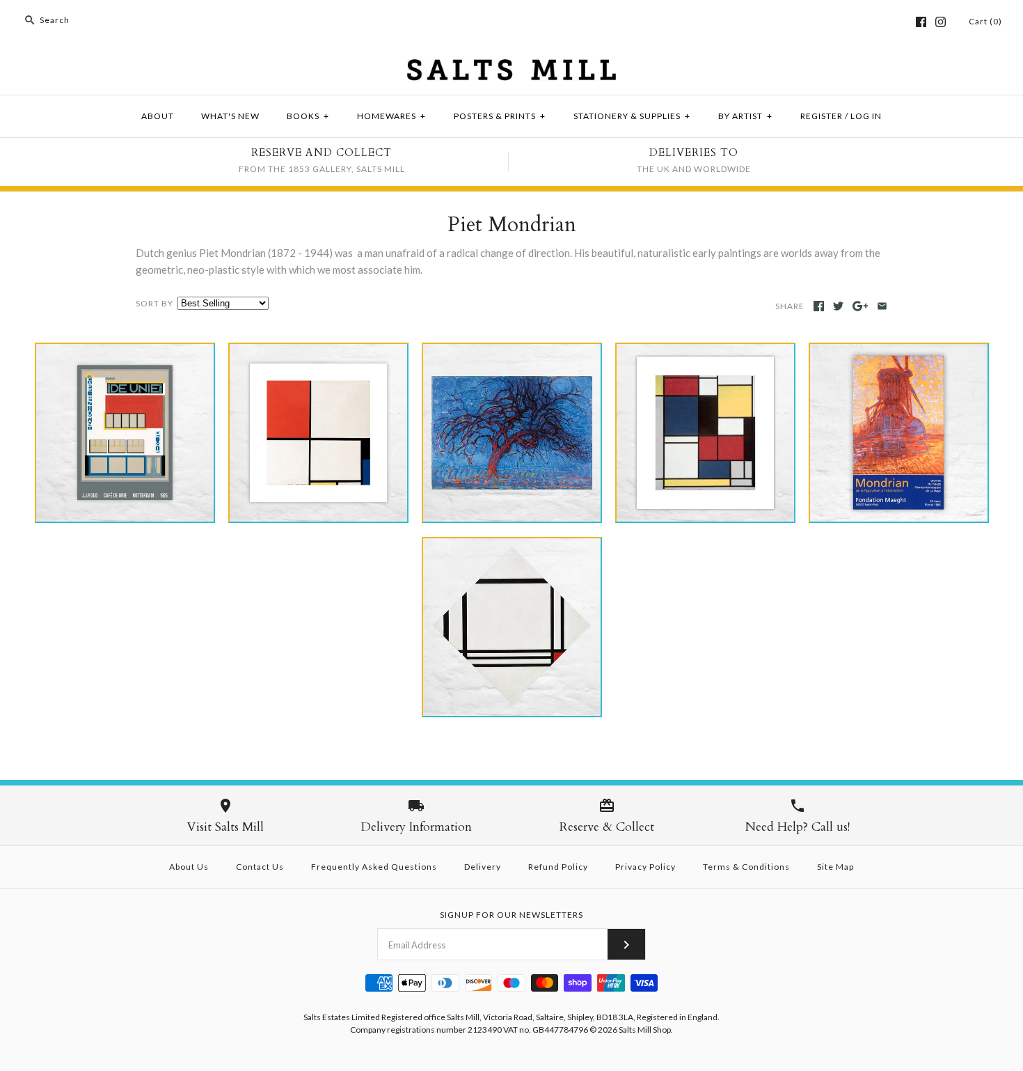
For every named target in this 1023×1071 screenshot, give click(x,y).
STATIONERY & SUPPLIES (631, 116)
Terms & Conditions (746, 866)
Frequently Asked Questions (374, 866)
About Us (189, 866)
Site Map (835, 866)
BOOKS (308, 116)
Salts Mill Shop (645, 1029)
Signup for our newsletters (511, 914)
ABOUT (157, 116)
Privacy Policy (645, 866)
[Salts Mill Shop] (511, 67)
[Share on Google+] (860, 306)
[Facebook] (921, 22)
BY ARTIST (745, 116)
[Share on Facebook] (819, 306)
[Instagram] (940, 22)
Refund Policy (558, 866)
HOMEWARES (391, 116)
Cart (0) (985, 21)
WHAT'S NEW (230, 116)
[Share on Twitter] (838, 306)
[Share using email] (882, 306)
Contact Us (260, 866)
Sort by (154, 303)
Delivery (482, 866)
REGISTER (821, 116)
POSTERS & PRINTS (500, 116)
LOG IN (866, 116)
